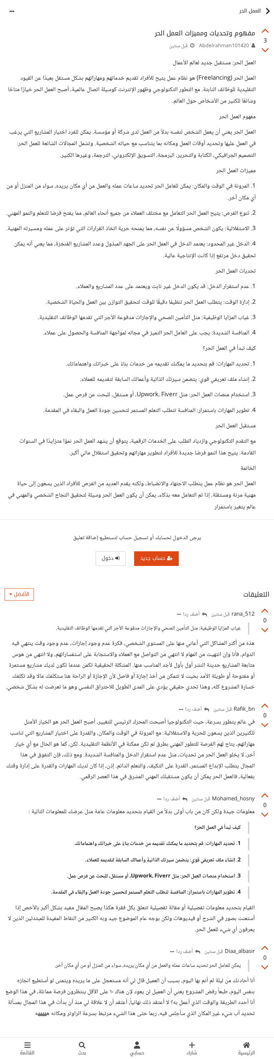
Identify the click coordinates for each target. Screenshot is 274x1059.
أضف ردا (192, 614)
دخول (108, 558)
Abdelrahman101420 (224, 46)
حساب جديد (153, 558)
